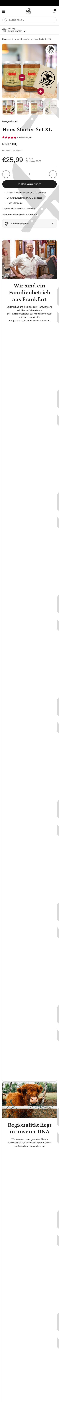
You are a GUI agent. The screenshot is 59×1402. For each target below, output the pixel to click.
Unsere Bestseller (22, 39)
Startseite (6, 39)
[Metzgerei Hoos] (28, 11)
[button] (14, 30)
